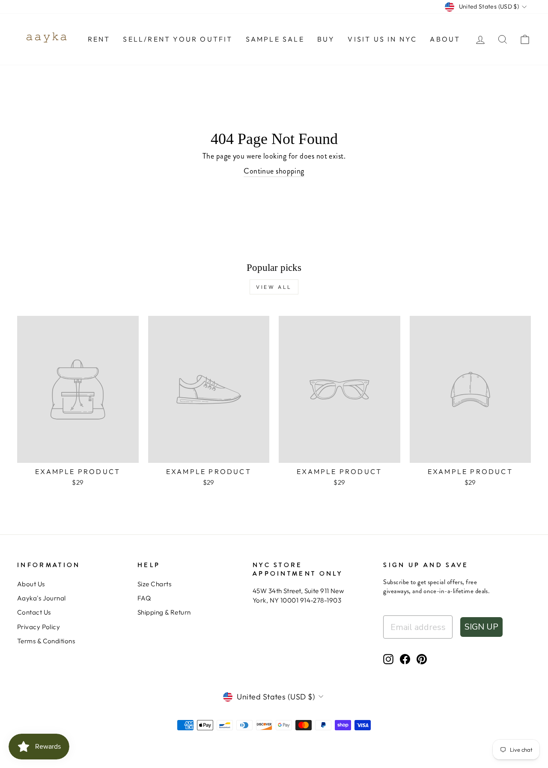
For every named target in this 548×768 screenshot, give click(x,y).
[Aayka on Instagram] (388, 659)
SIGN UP (481, 627)
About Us (31, 584)
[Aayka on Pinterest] (422, 659)
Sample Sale (275, 39)
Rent (99, 39)
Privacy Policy (38, 627)
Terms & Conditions (46, 641)
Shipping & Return (164, 612)
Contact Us (34, 612)
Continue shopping (274, 171)
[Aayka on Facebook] (405, 659)
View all (274, 287)
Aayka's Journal (41, 598)
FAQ (144, 598)
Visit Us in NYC (382, 39)
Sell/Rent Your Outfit (177, 39)
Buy (326, 39)
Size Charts (154, 584)
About (445, 39)
